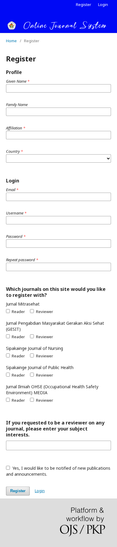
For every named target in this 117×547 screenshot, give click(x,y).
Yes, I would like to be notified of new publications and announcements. (58, 471)
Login (103, 4)
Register (83, 4)
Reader (18, 311)
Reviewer (44, 311)
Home (11, 40)
